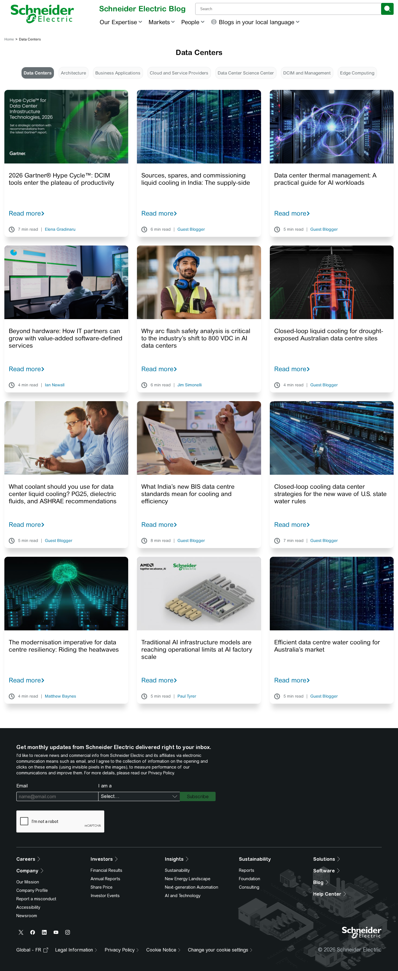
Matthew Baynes (60, 696)
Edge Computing (357, 72)
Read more (25, 213)
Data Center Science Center (246, 72)
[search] (387, 9)
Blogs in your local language (256, 22)
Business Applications (117, 72)
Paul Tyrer (186, 696)
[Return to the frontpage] (42, 14)
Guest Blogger (191, 229)
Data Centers (38, 72)
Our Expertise (118, 22)
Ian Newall (54, 385)
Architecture (73, 72)
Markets (159, 22)
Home (9, 39)
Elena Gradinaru (60, 229)
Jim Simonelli (189, 385)
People (190, 22)
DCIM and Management (307, 72)
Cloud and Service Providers (179, 72)
